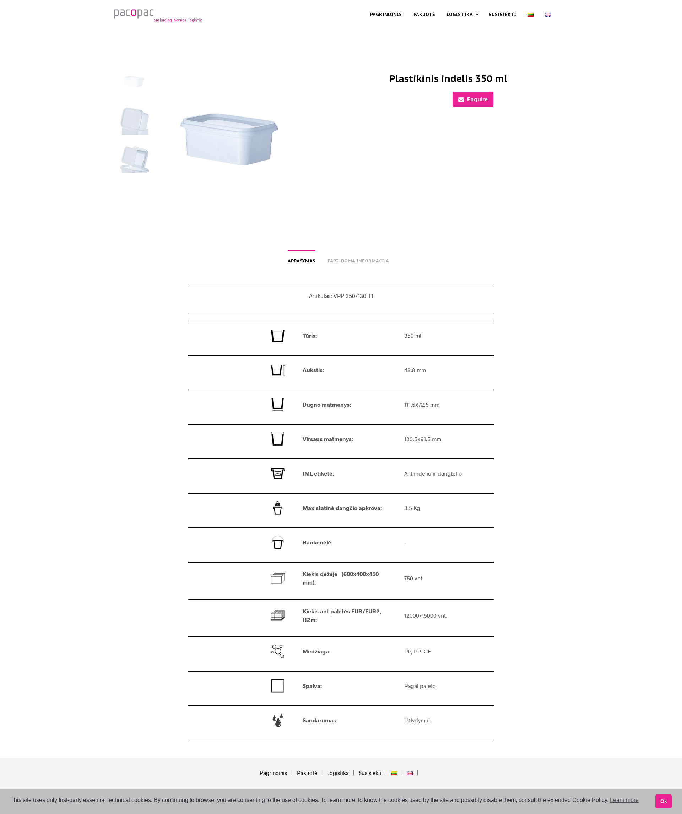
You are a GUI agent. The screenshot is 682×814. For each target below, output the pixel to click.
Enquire (477, 99)
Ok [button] (663, 801)
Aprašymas (301, 261)
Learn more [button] (624, 800)
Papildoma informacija (358, 261)
